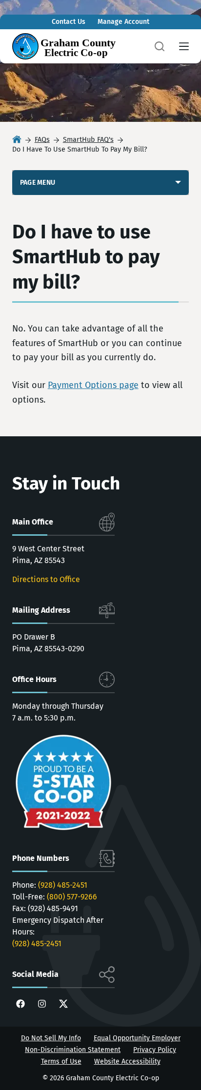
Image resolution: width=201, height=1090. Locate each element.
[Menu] (184, 46)
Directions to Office (46, 579)
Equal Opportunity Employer (137, 1038)
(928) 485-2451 (62, 885)
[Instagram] (42, 1003)
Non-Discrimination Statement (73, 1050)
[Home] (16, 140)
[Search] (159, 46)
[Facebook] (20, 1003)
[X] (63, 1003)
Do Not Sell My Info (51, 1038)
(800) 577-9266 (72, 896)
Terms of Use (61, 1061)
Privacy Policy (154, 1050)
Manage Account (123, 22)
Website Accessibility (127, 1061)
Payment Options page (93, 385)
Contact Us (68, 22)
